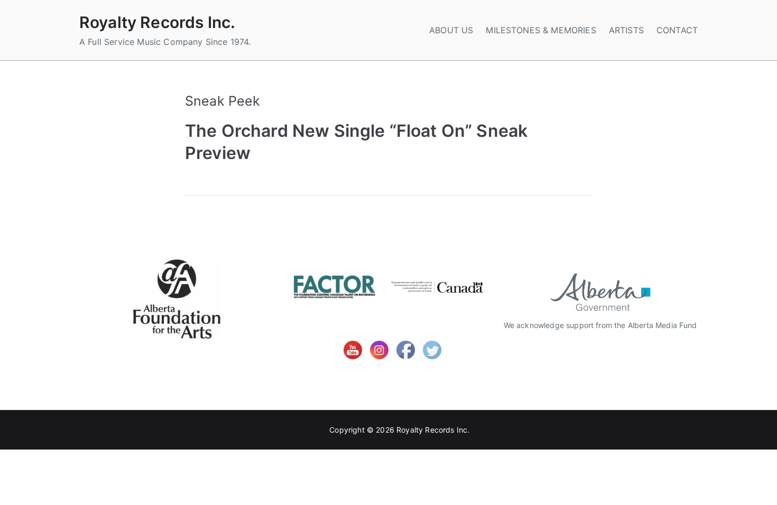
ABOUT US (451, 30)
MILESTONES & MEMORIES (541, 30)
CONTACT (677, 30)
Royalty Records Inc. (157, 22)
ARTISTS (626, 30)
